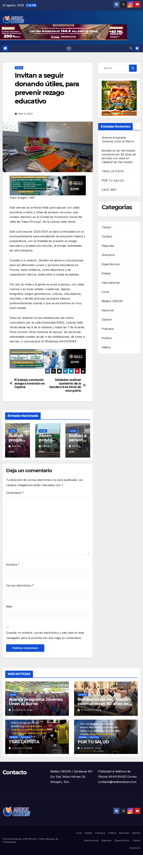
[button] (131, 48)
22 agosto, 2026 (22, 710)
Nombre (13, 564)
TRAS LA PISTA (113, 171)
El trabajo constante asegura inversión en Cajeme (29, 383)
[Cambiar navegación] (69, 48)
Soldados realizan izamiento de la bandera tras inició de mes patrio (65, 385)
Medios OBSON (112, 301)
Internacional (111, 282)
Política (107, 338)
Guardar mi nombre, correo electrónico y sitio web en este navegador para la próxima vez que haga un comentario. (45, 635)
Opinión (107, 319)
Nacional (108, 310)
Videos (106, 347)
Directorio (108, 255)
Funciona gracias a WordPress (20, 838)
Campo (106, 227)
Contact (107, 236)
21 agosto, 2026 (22, 748)
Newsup (50, 838)
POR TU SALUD (113, 180)
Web (9, 606)
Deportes (108, 245)
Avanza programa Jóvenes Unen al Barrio (35, 701)
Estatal (106, 273)
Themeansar (10, 842)
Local (19, 68)
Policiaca (108, 329)
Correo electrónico (20, 585)
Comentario (15, 492)
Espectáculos (111, 264)
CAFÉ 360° (109, 189)
